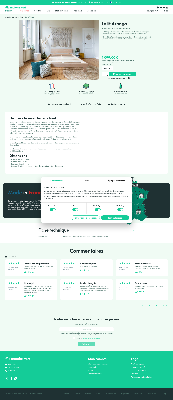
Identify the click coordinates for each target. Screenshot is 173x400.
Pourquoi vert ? (153, 11)
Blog (166, 11)
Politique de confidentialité (141, 377)
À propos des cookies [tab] (117, 180)
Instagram (16, 379)
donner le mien (124, 28)
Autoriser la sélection (86, 217)
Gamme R (11, 11)
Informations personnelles (98, 364)
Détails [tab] (86, 180)
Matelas (37, 11)
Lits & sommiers (61, 11)
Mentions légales (137, 364)
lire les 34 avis (113, 28)
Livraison (134, 374)
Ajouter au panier (122, 73)
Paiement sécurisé (138, 367)
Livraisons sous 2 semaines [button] (119, 78)
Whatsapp (7, 379)
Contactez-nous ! (14, 367)
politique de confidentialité (91, 339)
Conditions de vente (138, 370)
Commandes (92, 367)
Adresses (91, 370)
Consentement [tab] (56, 180)
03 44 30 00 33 (13, 371)
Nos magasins (13, 364)
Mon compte (97, 358)
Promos (25, 11)
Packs (47, 11)
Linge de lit (77, 11)
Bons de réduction (95, 374)
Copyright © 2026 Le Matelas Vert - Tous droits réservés (24, 393)
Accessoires (91, 11)
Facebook (11, 379)
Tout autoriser (115, 217)
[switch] (75, 209)
